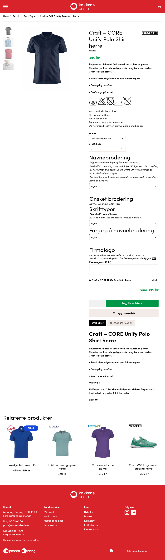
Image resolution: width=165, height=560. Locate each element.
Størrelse (95, 143)
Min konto (49, 512)
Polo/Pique (29, 16)
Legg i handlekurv (132, 303)
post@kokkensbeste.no (16, 525)
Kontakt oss (50, 516)
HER (154, 258)
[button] (124, 313)
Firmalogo (100, 262)
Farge (92, 133)
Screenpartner (31, 540)
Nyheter (88, 512)
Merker (88, 516)
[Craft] (150, 34)
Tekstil (16, 16)
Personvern (50, 525)
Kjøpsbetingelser (53, 520)
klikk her (112, 213)
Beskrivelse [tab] (98, 323)
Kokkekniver (91, 525)
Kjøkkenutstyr (92, 529)
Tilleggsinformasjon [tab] (121, 323)
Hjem (6, 16)
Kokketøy (89, 520)
